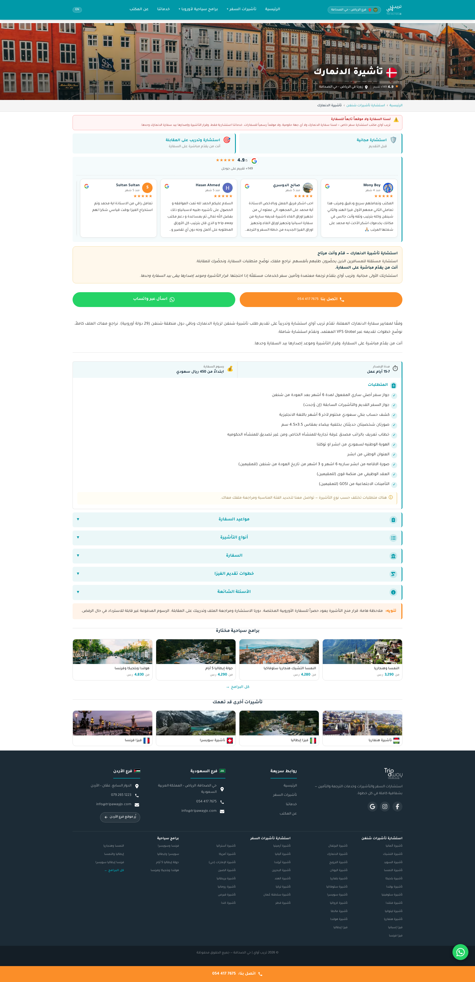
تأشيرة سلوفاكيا (336, 887)
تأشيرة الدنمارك (337, 854)
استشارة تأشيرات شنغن (365, 106)
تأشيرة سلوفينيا (392, 895)
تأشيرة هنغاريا (393, 919)
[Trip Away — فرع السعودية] (393, 9)
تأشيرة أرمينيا (282, 846)
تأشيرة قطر (283, 903)
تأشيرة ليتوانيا (393, 911)
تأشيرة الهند (283, 878)
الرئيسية (272, 9)
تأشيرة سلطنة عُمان (277, 895)
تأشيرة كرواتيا (338, 903)
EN (77, 9)
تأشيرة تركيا (283, 887)
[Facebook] (397, 806)
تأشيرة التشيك (392, 854)
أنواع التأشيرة (234, 537)
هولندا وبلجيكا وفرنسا (165, 870)
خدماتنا (163, 9)
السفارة (234, 556)
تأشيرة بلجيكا (393, 878)
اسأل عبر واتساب (150, 299)
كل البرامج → (237, 687)
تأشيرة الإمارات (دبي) (222, 862)
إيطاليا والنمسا (114, 854)
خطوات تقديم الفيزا (234, 574)
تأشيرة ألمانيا (394, 846)
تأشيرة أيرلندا (282, 862)
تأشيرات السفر (243, 9)
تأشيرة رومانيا (227, 887)
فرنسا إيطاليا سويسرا (109, 862)
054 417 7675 (206, 802)
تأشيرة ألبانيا (283, 854)
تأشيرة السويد (393, 862)
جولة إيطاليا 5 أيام (167, 862)
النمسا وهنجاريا (113, 846)
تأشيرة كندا (228, 903)
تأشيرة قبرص (227, 895)
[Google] (372, 806)
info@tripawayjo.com (199, 811)
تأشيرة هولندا (338, 919)
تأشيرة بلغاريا (338, 878)
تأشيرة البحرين (281, 870)
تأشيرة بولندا (394, 887)
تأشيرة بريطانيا (226, 878)
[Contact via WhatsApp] (460, 952)
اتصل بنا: (234, 974)
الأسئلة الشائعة (234, 592)
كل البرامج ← (114, 870)
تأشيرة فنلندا (394, 903)
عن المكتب (138, 9)
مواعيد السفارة (234, 519)
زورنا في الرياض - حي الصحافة (341, 87)
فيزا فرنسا (395, 936)
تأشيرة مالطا (339, 911)
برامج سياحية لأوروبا (199, 9)
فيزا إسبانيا (395, 927)
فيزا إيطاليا (340, 927)
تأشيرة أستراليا (226, 846)
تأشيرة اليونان (338, 870)
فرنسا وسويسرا (168, 846)
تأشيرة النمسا (393, 870)
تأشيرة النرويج (338, 862)
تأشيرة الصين (227, 870)
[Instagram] (385, 806)
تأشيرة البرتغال (337, 846)
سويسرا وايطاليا (168, 854)
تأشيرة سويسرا (337, 895)
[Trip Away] (358, 773)
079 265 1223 (121, 795)
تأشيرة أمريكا (227, 854)
